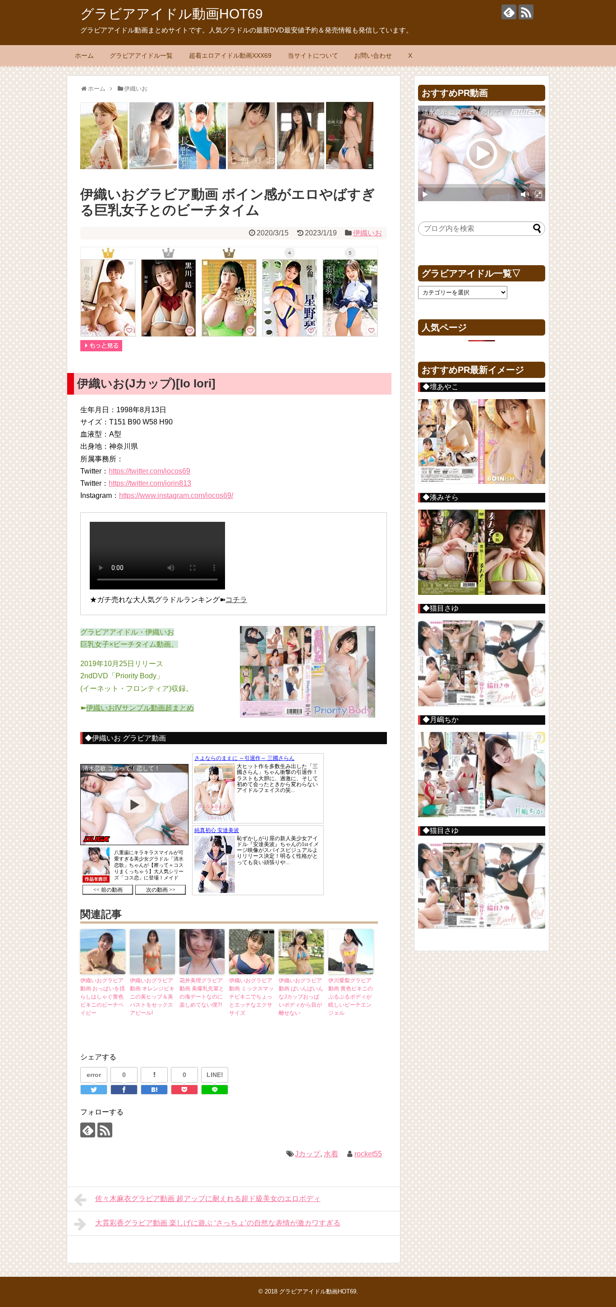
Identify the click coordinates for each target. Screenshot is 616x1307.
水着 (331, 1154)
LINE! (215, 1074)
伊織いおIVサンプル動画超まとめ (140, 708)
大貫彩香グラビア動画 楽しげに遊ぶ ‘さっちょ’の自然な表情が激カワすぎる (217, 1223)
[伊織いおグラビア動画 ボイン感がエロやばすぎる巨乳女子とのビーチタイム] (154, 1090)
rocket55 (368, 1154)
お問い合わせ (373, 55)
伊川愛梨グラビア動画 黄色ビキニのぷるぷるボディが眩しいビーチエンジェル (350, 996)
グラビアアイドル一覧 (141, 55)
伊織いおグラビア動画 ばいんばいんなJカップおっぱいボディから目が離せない (301, 996)
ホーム (84, 55)
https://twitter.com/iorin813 (150, 483)
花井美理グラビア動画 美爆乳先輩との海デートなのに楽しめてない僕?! (201, 992)
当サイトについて (313, 55)
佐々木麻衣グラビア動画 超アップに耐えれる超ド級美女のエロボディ (208, 1198)
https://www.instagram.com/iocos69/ (176, 495)
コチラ (236, 599)
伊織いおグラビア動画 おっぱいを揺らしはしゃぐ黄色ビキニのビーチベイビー (102, 996)
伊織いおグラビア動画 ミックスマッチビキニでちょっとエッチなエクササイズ (251, 996)
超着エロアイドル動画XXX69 (230, 55)
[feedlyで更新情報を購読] (508, 12)
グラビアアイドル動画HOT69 (171, 13)
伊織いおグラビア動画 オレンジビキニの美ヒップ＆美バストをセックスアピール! (152, 996)
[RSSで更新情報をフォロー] (526, 12)
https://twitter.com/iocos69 (149, 471)
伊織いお (367, 233)
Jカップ (307, 1154)
